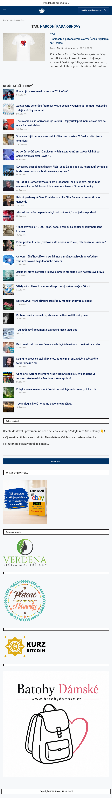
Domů (5, 20)
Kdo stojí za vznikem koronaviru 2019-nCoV (42, 91)
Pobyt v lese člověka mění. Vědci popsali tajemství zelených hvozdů (56, 389)
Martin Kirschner (66, 48)
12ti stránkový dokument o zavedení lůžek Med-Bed (46, 329)
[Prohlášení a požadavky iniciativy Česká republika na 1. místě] (24, 47)
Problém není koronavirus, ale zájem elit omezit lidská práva (52, 315)
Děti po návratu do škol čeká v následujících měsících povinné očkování (58, 344)
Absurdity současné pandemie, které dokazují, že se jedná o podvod (56, 212)
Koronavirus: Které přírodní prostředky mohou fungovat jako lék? (54, 300)
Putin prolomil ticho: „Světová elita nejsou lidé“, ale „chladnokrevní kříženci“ (61, 242)
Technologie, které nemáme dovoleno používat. (44, 403)
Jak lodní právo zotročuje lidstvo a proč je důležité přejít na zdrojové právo (60, 271)
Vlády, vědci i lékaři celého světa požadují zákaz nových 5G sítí (53, 286)
